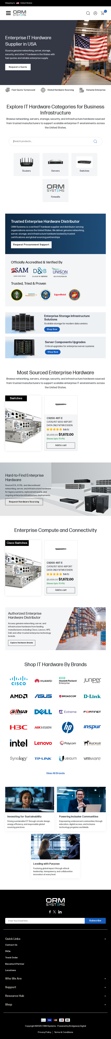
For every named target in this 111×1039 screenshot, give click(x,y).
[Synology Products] (18, 759)
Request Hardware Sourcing (24, 502)
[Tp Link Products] (43, 759)
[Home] (55, 902)
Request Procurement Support (31, 244)
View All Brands (55, 773)
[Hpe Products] (67, 681)
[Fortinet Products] (92, 712)
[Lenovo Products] (43, 743)
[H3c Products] (18, 728)
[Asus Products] (43, 697)
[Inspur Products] (92, 728)
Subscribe (95, 920)
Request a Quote (18, 67)
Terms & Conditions (63, 1032)
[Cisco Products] (18, 681)
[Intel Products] (18, 743)
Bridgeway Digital (77, 1026)
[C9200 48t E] (60, 404)
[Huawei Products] (43, 681)
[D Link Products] (92, 697)
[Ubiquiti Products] (67, 759)
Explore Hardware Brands (21, 643)
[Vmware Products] (92, 759)
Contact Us (11, 945)
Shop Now (52, 329)
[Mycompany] (60, 912)
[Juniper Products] (92, 681)
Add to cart (60, 445)
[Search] (88, 13)
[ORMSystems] (54, 911)
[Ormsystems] (50, 911)
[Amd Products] (18, 697)
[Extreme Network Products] (67, 712)
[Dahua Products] (18, 712)
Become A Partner (14, 964)
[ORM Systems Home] (19, 13)
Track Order (11, 957)
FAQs (8, 951)
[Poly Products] (67, 743)
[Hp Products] (67, 728)
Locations (10, 970)
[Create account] (95, 13)
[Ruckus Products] (92, 743)
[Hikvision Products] (43, 728)
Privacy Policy (44, 1032)
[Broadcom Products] (67, 697)
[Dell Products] (43, 712)
